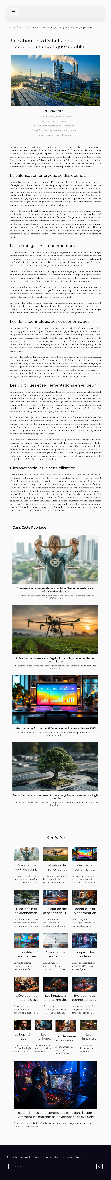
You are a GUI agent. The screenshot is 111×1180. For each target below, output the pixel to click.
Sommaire (56, 111)
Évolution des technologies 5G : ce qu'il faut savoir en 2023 (84, 1002)
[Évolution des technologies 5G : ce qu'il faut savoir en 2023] (84, 983)
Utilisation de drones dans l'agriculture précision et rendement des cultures (55, 660)
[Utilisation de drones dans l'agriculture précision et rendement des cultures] (55, 629)
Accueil (12, 27)
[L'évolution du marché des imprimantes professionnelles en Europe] (26, 983)
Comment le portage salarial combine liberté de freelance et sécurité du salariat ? (55, 590)
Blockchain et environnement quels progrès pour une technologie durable (55, 797)
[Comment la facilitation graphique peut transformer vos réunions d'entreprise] (55, 940)
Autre (78, 1157)
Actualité (23, 27)
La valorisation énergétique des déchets (54, 116)
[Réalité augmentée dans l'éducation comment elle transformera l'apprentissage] (26, 940)
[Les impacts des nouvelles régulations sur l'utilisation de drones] (88, 1025)
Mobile (37, 1157)
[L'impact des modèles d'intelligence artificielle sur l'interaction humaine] (84, 940)
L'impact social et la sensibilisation (54, 134)
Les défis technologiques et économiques (54, 125)
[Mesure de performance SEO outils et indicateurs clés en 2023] (55, 699)
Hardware (67, 1157)
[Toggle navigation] (13, 11)
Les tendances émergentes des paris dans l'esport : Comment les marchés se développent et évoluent (55, 1115)
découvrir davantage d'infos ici (85, 449)
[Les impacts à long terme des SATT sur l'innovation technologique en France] (55, 983)
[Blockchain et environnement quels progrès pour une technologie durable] (55, 766)
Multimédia (51, 1157)
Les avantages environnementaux (54, 121)
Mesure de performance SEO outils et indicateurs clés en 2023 (55, 728)
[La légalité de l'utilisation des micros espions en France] (22, 1025)
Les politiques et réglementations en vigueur (54, 130)
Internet (25, 1157)
